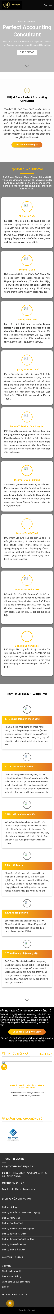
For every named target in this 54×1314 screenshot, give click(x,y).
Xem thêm (44, 1054)
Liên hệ (5, 1287)
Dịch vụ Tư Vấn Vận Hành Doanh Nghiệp (21, 1212)
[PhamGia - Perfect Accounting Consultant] (21, 5)
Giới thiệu (6, 1265)
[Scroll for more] (27, 66)
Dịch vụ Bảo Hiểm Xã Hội (14, 1244)
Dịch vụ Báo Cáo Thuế (12, 1223)
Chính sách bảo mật (11, 1271)
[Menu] (50, 4)
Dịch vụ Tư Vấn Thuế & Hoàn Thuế (18, 1239)
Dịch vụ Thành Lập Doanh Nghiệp (18, 1228)
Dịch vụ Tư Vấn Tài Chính (14, 1233)
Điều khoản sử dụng (11, 1276)
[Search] (45, 4)
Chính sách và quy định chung (16, 1281)
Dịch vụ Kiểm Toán (11, 1218)
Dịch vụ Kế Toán (9, 1207)
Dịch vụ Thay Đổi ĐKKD (13, 1249)
